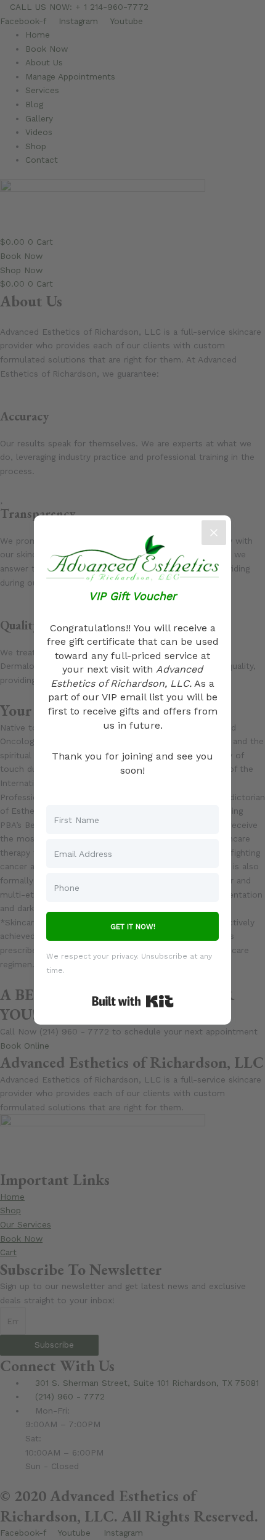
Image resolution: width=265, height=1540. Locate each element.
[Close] (214, 532)
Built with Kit (133, 1001)
